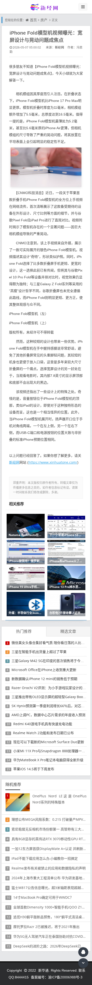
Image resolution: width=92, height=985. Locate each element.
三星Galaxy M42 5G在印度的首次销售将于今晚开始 (51, 660)
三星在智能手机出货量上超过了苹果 (39, 651)
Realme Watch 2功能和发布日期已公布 (43, 733)
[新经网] (46, 7)
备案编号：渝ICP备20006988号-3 (56, 977)
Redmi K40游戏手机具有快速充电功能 (42, 724)
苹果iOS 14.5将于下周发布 (33, 769)
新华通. (44, 970)
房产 (43, 20)
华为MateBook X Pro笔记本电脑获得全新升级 (48, 760)
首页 (33, 20)
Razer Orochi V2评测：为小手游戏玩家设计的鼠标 (50, 687)
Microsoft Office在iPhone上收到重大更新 (44, 669)
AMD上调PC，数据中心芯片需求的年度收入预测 (48, 714)
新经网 (59, 47)
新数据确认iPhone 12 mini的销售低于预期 (44, 678)
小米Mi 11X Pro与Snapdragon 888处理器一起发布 (52, 751)
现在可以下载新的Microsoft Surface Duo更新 (48, 742)
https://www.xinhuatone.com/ (52, 462)
